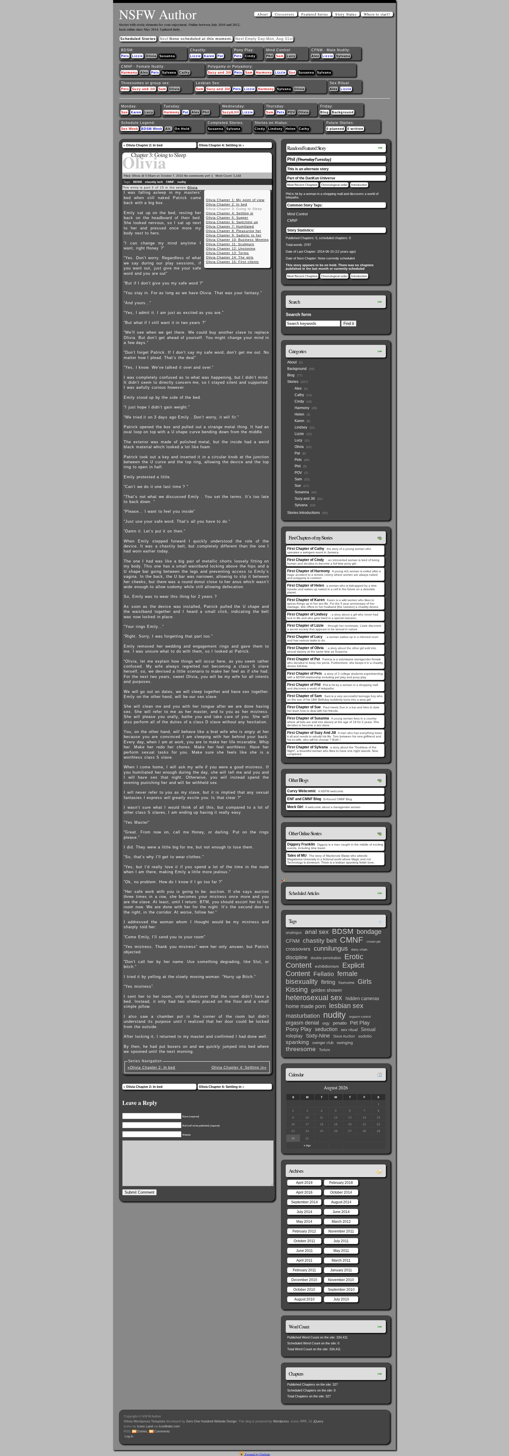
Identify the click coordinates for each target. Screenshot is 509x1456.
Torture (324, 1050)
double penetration (326, 958)
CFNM (293, 941)
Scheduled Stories (138, 39)
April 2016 (304, 1192)
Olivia (151, 56)
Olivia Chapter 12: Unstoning (231, 248)
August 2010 (304, 1299)
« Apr (307, 1145)
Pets (125, 56)
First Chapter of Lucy (305, 637)
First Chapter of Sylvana (307, 747)
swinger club (322, 1042)
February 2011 (304, 1270)
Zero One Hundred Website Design (211, 1421)
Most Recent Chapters (302, 184)
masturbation (303, 1015)
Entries (142, 1431)
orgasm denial (302, 1023)
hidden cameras (362, 998)
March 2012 (341, 1222)
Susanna (167, 56)
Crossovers (284, 14)
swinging (345, 1042)
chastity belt (154, 181)
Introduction (359, 184)
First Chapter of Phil (303, 685)
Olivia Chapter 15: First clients (232, 262)
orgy (326, 1023)
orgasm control (360, 1016)
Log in (129, 1436)
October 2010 (304, 1290)
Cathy (184, 72)
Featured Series (314, 14)
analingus (294, 933)
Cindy (250, 56)
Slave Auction (344, 1036)
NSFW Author (157, 14)
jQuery (318, 1421)
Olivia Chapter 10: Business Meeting (237, 239)
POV (291, 112)
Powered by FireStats (257, 1454)
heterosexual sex (314, 998)
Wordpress (281, 1421)
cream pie (373, 941)
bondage (369, 931)
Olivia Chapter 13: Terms (227, 253)
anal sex (317, 931)
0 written (355, 128)
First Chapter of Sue (304, 707)
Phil (269, 56)
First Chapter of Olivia (305, 648)
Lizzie (137, 56)
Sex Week (129, 128)
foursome (346, 982)
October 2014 (341, 1192)
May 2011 (341, 1251)
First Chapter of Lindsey (307, 614)
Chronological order (334, 184)
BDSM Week (151, 128)
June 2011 (304, 1251)
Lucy (291, 56)
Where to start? (377, 14)
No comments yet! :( (198, 175)
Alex (315, 56)
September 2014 (304, 1202)
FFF (303, 1421)
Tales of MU (297, 855)
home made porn (306, 1006)
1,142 (237, 175)
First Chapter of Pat (303, 659)
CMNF (170, 181)
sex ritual (349, 1030)
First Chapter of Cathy (305, 549)
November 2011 (341, 1231)
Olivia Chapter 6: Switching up (232, 222)
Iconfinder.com (169, 1426)
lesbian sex (346, 1006)
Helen (290, 128)
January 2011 (341, 1270)
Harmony (129, 72)
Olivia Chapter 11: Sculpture (230, 244)
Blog (324, 112)
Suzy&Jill (230, 112)
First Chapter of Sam (304, 696)
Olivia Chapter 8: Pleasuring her (233, 231)
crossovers (298, 949)
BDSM (137, 181)
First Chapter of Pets (304, 673)
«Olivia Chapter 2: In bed (151, 1067)
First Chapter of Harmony (308, 571)
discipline (297, 957)
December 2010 (304, 1280)
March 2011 (341, 1260)
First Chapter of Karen (306, 600)
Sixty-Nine (318, 1036)
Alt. (168, 128)
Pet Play (360, 1023)
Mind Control (297, 214)
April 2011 (304, 1260)
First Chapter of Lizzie (305, 625)
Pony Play (299, 1029)
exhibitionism (327, 966)
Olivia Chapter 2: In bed (144, 145)
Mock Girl (295, 807)
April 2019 (304, 1183)
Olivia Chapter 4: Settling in (220, 145)
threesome (301, 1049)
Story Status (345, 14)
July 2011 (341, 1241)
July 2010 (341, 1299)
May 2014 (304, 1222)
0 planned (335, 128)
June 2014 (341, 1212)
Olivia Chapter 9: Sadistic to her (234, 235)
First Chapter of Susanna (308, 718)
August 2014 (341, 1202)
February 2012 (304, 1231)
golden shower (326, 990)
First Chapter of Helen (305, 585)
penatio (340, 1022)
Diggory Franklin (301, 844)
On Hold (182, 128)
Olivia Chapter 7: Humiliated (230, 226)
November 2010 (341, 1280)
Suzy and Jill (219, 72)
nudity (181, 181)
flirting (328, 982)
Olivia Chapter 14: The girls (230, 257)
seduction (326, 1029)
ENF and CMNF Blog (304, 799)
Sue (292, 72)
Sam (280, 56)
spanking (297, 1042)
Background (343, 112)
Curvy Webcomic (301, 791)
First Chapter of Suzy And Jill (311, 733)
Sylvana (343, 56)
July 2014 (304, 1212)
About (262, 14)
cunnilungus (331, 948)
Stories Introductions (303, 513)
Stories (292, 382)
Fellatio (323, 973)
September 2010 (341, 1290)
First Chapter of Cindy (305, 560)
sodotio (365, 1036)
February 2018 (341, 1183)
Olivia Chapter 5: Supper (227, 217)
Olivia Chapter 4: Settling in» (239, 1067)
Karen (209, 56)
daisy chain (359, 949)
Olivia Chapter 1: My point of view (235, 200)
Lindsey (275, 128)
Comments (162, 1431)
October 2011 (304, 1241)
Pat (220, 56)
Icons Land (145, 1426)
